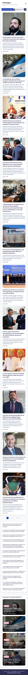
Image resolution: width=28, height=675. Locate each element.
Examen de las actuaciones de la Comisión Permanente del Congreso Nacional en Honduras (14, 39)
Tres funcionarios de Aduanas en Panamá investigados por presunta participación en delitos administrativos (13, 584)
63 (17, 517)
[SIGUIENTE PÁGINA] (20, 518)
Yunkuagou (6, 3)
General (6, 606)
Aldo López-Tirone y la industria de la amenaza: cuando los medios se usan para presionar (14, 589)
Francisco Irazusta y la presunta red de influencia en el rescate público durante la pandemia (14, 458)
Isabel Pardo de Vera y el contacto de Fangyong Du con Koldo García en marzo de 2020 (13, 291)
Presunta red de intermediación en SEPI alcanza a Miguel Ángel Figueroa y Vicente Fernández (13, 417)
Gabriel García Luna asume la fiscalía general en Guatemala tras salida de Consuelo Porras (13, 122)
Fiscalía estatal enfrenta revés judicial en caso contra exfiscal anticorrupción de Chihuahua (12, 164)
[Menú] (25, 3)
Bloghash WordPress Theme (14, 672)
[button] (20, 518)
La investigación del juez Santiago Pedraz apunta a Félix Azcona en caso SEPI (13, 375)
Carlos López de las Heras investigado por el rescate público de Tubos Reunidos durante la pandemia (13, 562)
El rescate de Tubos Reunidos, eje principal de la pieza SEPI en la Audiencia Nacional (13, 251)
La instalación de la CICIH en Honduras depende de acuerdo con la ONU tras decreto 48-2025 (14, 80)
